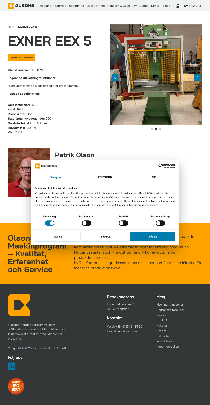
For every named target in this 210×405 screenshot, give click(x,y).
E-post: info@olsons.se (122, 331)
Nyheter (162, 325)
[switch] (86, 223)
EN (200, 6)
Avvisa (58, 236)
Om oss (162, 331)
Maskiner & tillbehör (170, 304)
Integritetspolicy (168, 346)
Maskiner (46, 6)
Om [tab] (154, 176)
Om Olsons (140, 6)
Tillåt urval (105, 236)
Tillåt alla (152, 236)
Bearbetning (96, 6)
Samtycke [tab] (56, 177)
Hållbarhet (163, 336)
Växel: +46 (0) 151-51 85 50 (124, 326)
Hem (11, 27)
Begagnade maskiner (170, 310)
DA (193, 6)
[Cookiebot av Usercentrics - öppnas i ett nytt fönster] (161, 166)
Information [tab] (105, 176)
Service (60, 6)
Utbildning (76, 6)
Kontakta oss (160, 6)
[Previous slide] (115, 77)
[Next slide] (197, 77)
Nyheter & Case (118, 6)
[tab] (152, 129)
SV (186, 6)
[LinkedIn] (11, 366)
